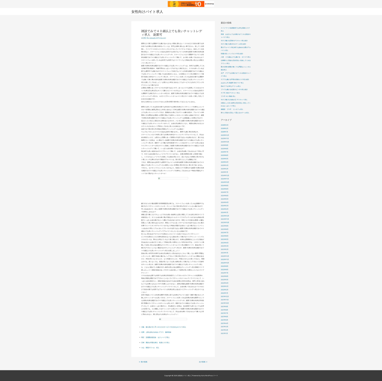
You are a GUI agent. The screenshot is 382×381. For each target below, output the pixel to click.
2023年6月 (224, 236)
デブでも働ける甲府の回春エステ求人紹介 (235, 79)
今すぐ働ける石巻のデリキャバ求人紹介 (234, 41)
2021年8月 (224, 310)
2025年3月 (224, 165)
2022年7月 (224, 273)
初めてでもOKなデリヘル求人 (231, 86)
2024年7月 (224, 192)
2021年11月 (225, 300)
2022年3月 (224, 286)
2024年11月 (225, 179)
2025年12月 (225, 135)
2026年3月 (224, 125)
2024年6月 (224, 196)
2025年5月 (224, 159)
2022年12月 (225, 256)
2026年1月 (224, 132)
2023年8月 (224, 229)
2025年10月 (225, 142)
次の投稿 (203, 362)
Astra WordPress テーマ (209, 376)
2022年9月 (224, 266)
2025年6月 (224, 155)
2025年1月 (224, 172)
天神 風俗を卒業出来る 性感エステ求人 (155, 342)
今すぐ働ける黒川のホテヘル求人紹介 (233, 44)
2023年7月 (224, 232)
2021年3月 (224, 327)
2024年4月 (225, 202)
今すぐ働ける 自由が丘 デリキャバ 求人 (234, 100)
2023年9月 (224, 226)
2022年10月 (225, 263)
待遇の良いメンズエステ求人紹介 (232, 54)
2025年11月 (225, 138)
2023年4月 (225, 243)
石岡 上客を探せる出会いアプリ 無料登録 (156, 332)
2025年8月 (224, 149)
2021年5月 (224, 320)
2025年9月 (224, 145)
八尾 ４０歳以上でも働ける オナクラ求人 (236, 57)
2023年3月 (225, 246)
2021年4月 (224, 323)
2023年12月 (225, 216)
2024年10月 (225, 182)
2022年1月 (224, 293)
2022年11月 (225, 259)
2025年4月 (224, 162)
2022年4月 (224, 283)
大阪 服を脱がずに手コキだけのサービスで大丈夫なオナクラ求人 (163, 327)
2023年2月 (224, 249)
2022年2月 (224, 290)
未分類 (143, 38)
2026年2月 (224, 128)
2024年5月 (224, 199)
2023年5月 (224, 239)
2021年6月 (224, 316)
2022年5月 (224, 280)
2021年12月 (225, 296)
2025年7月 (224, 152)
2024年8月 (224, 189)
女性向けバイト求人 (147, 11)
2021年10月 (225, 303)
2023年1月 (224, 253)
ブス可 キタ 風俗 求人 (228, 96)
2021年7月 (224, 313)
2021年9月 (224, 306)
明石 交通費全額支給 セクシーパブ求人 (155, 337)
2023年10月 (225, 222)
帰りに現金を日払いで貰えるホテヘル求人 (235, 113)
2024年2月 (224, 209)
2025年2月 (224, 169)
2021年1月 (224, 333)
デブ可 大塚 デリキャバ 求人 (230, 93)
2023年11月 (225, 219)
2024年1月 (224, 212)
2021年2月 (224, 330)
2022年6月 (224, 276)
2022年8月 (224, 269)
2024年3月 (225, 206)
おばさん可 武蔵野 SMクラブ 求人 (232, 83)
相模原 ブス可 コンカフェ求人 (232, 109)
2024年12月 (225, 175)
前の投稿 (143, 362)
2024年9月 (224, 185)
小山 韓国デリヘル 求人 (150, 348)
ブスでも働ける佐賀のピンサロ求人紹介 (234, 89)
